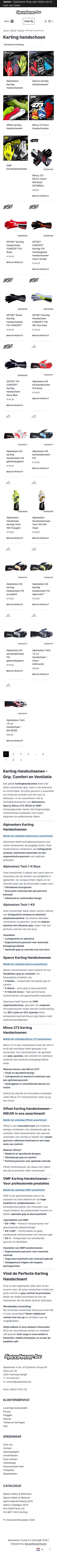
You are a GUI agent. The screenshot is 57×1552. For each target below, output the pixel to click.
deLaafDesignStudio (35, 1543)
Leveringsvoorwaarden (15, 1408)
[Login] (45, 21)
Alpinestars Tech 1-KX (19, 904)
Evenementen (10, 1455)
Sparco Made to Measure (16, 1497)
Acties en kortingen (14, 1422)
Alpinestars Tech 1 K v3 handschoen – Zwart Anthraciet (41, 657)
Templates (8, 1470)
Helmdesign (9, 1463)
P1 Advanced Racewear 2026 (19, 1519)
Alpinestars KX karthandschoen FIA (41, 454)
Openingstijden (11, 1452)
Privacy (7, 1411)
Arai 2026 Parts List (14, 1508)
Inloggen (7, 1415)
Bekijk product (40, 196)
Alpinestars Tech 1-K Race (21, 866)
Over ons (8, 1444)
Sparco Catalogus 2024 (15, 1505)
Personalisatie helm (13, 1466)
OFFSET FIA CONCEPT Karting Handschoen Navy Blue (13, 388)
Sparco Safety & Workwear (17, 1494)
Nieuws (7, 1418)
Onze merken (10, 1459)
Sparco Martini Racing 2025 (18, 1501)
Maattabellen (10, 1473)
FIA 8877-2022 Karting (15, 1512)
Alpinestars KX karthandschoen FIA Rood (41, 385)
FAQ (5, 1426)
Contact (7, 1448)
